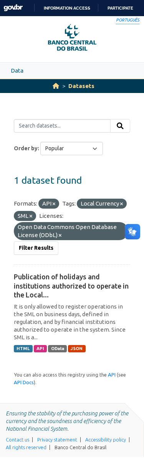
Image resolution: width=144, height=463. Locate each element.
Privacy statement (57, 439)
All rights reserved (26, 447)
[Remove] (54, 204)
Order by (26, 148)
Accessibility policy (105, 439)
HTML (23, 348)
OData (57, 348)
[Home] (56, 86)
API (40, 348)
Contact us (17, 439)
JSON (77, 348)
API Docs (24, 382)
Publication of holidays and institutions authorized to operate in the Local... (71, 286)
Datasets (81, 86)
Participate (120, 8)
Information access (67, 8)
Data (17, 70)
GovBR (13, 8)
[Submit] (120, 126)
